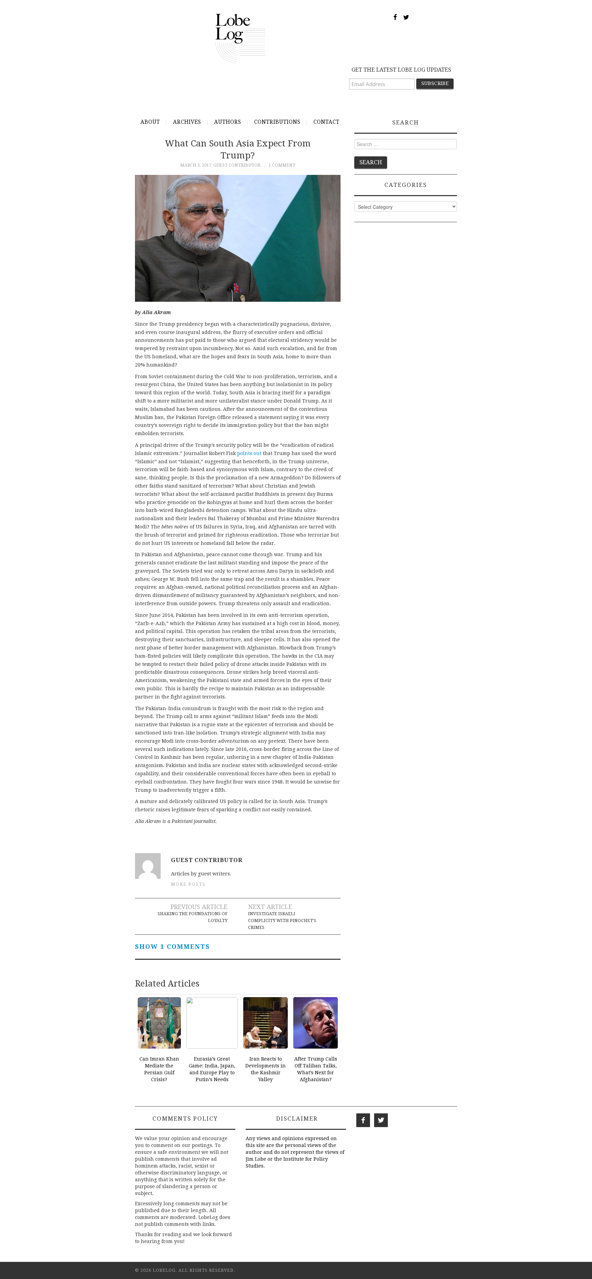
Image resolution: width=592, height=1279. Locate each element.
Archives (187, 122)
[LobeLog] (240, 38)
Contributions (277, 122)
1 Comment (282, 165)
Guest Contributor (236, 165)
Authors (227, 122)
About (150, 122)
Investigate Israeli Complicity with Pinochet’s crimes (282, 920)
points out (249, 453)
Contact (326, 122)
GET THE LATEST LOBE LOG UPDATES (401, 70)
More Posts (188, 884)
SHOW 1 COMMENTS (172, 946)
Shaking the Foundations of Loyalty (192, 917)
